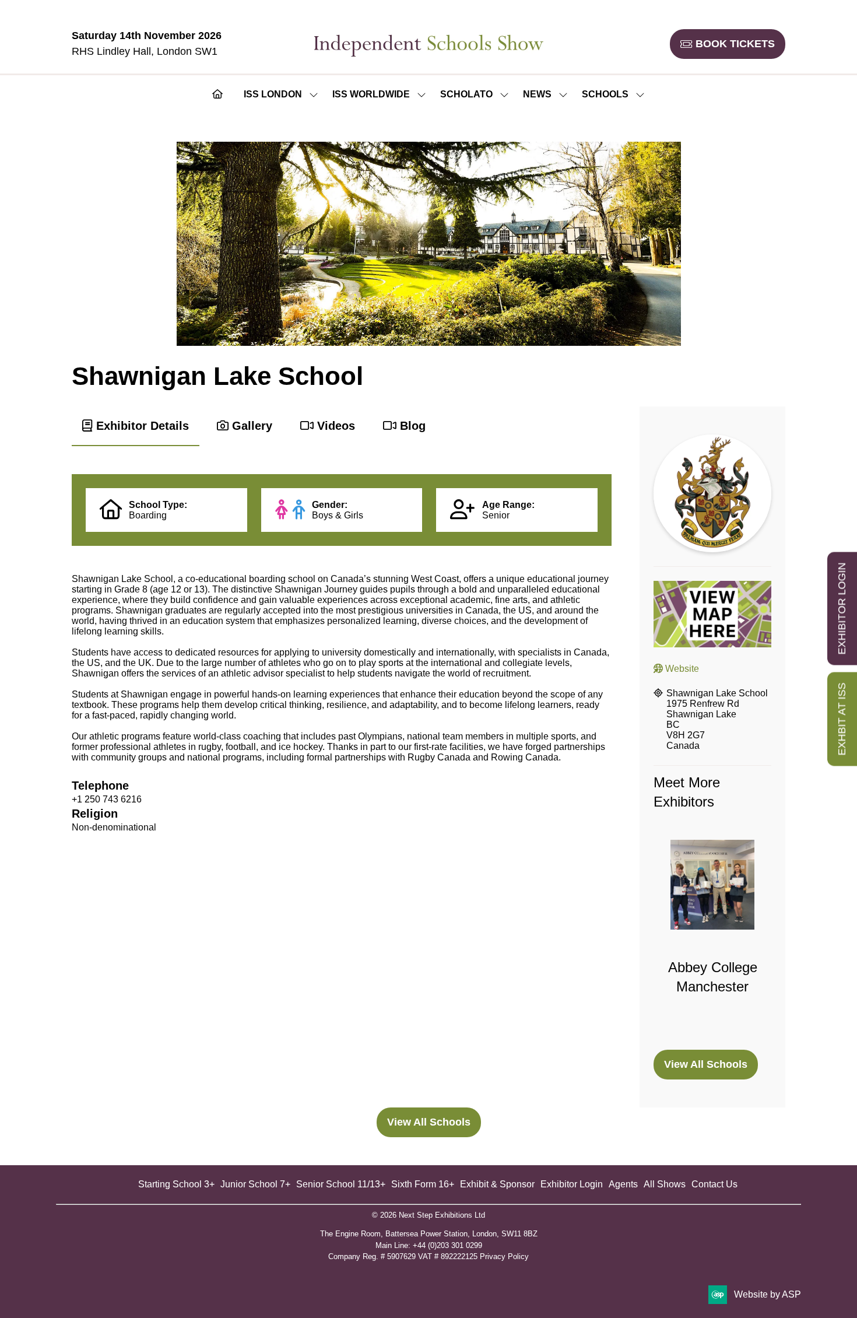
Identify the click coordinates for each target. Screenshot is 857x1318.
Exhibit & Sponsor (497, 1184)
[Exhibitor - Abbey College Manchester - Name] (712, 938)
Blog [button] (411, 425)
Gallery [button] (250, 425)
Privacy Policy (504, 1256)
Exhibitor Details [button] (141, 425)
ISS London (273, 94)
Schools (605, 94)
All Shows (665, 1184)
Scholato (466, 94)
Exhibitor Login (571, 1184)
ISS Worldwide (371, 94)
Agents (623, 1184)
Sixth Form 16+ (422, 1184)
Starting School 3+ (176, 1184)
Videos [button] (334, 425)
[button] (727, 44)
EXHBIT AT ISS (842, 719)
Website (681, 669)
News (537, 94)
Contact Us (714, 1184)
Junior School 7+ (255, 1184)
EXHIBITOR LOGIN (842, 609)
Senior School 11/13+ (340, 1184)
